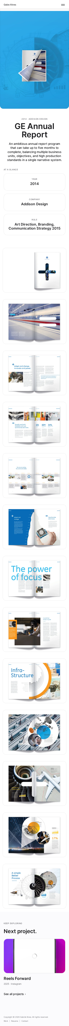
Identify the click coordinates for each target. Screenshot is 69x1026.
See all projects (14, 994)
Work (6, 1021)
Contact (24, 1021)
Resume (14, 1021)
